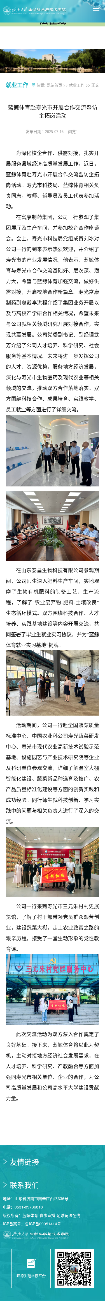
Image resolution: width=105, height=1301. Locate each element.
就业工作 (77, 85)
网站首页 (54, 85)
